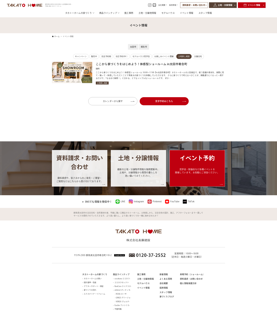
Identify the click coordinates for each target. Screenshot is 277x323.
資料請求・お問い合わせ (193, 5)
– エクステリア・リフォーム (93, 294)
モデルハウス (168, 13)
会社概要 (164, 283)
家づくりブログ (167, 297)
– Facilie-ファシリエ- (121, 305)
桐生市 (144, 47)
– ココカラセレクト (121, 282)
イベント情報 (254, 5)
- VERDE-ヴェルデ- (121, 301)
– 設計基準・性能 (89, 282)
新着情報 (164, 274)
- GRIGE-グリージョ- (122, 297)
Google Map (119, 255)
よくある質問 (166, 279)
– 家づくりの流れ (89, 290)
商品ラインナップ (108, 13)
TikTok (191, 201)
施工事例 (128, 13)
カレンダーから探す (119, 101)
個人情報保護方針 (188, 283)
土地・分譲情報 (225, 5)
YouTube (174, 201)
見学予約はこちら (164, 101)
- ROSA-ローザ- (120, 294)
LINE (123, 201)
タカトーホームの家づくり (78, 13)
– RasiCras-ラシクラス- (122, 286)
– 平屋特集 (117, 309)
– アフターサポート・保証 (92, 286)
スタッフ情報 (205, 13)
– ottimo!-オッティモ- (122, 290)
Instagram (139, 201)
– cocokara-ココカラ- (121, 278)
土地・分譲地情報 (147, 13)
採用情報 (164, 288)
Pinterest (157, 201)
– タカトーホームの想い (92, 278)
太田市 (133, 47)
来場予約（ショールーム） (192, 274)
